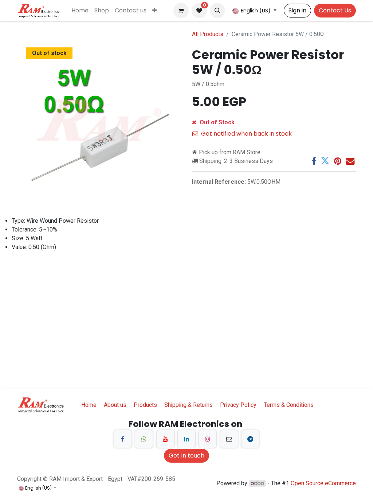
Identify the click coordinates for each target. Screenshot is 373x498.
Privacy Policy (238, 404)
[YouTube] (165, 439)
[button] (217, 10)
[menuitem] (79, 10)
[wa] (144, 439)
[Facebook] (313, 161)
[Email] (350, 161)
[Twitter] (325, 161)
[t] (250, 439)
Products (145, 404)
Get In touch (186, 455)
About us (115, 404)
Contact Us (335, 10)
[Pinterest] (337, 161)
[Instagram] (207, 439)
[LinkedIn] (186, 439)
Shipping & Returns (188, 404)
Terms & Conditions (289, 404)
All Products (207, 34)
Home (89, 404)
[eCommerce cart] (181, 10)
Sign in (297, 10)
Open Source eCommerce (323, 483)
